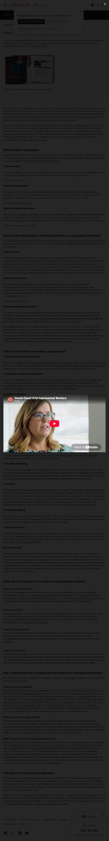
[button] (105, 4)
